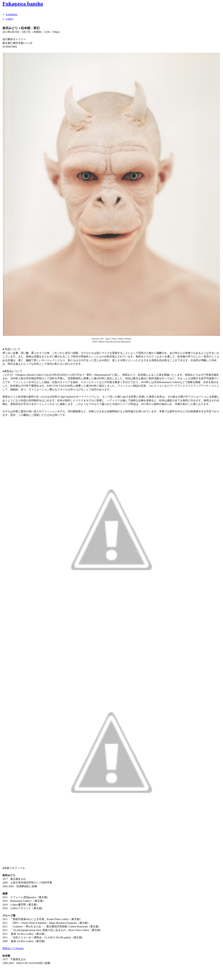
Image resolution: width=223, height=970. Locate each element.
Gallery (9, 18)
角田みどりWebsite (13, 948)
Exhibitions (11, 14)
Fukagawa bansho (22, 4)
